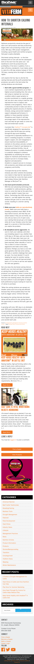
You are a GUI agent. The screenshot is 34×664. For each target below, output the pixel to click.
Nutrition (23, 319)
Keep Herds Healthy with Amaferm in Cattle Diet (13, 354)
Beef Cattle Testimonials (11, 500)
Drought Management (10, 510)
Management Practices (18, 318)
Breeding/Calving (9, 318)
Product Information (9, 538)
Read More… (7, 380)
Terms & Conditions (24, 656)
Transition (6, 548)
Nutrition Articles (8, 535)
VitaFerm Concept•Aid (23, 122)
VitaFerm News (8, 554)
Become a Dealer (7, 634)
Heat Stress (6, 519)
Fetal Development (9, 516)
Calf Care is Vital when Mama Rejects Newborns (15, 404)
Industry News (7, 522)
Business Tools (7, 506)
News (4, 532)
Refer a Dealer (6, 636)
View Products (17, 450)
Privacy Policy (15, 656)
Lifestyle (5, 525)
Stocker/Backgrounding (10, 544)
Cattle (13, 319)
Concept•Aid (18, 319)
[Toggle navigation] (30, 2)
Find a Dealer (17, 444)
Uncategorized (7, 551)
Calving (10, 319)
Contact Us (17, 657)
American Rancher (9, 497)
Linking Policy (7, 656)
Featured (5, 513)
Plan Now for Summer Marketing (14, 582)
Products (6, 541)
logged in (13, 435)
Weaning (5, 557)
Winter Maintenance (9, 560)
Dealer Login (5, 639)
